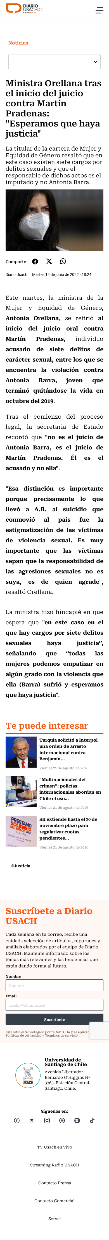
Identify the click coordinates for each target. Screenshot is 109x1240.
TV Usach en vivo (54, 1147)
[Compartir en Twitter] (49, 261)
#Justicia (20, 865)
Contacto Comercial (54, 1201)
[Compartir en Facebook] (35, 261)
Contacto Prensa (54, 1183)
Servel (54, 1218)
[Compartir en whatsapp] (63, 261)
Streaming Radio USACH (54, 1165)
